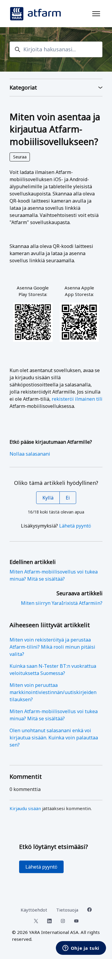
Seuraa (20, 157)
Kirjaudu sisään (25, 808)
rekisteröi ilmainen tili (77, 399)
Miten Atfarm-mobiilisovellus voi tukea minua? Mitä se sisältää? (54, 715)
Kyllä (47, 497)
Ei (68, 497)
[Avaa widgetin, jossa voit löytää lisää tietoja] (81, 948)
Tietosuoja (67, 910)
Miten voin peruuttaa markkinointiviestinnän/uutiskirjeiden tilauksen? (53, 692)
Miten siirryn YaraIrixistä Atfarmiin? (61, 603)
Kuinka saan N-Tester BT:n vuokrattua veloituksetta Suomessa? (53, 669)
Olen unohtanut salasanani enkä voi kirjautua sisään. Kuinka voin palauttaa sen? (54, 737)
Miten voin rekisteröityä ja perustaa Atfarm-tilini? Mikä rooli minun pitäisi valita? (52, 646)
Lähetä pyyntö (75, 525)
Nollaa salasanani (30, 454)
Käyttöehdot (34, 910)
